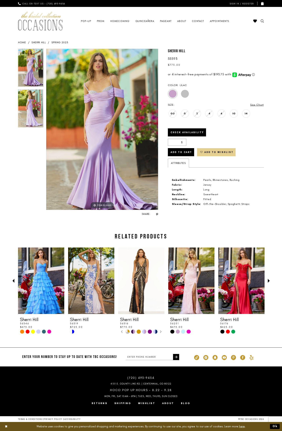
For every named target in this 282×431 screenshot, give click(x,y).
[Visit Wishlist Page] (255, 21)
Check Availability (187, 132)
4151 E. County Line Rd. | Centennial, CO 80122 (140, 383)
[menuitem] (41, 3)
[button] (241, 3)
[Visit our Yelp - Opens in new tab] (251, 357)
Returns (99, 403)
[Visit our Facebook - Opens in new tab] (242, 357)
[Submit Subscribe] (176, 357)
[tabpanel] (30, 69)
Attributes (178, 163)
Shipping (122, 403)
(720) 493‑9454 (141, 378)
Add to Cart (181, 152)
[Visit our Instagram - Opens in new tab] (206, 357)
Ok (275, 426)
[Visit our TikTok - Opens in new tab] (196, 357)
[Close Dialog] (6, 426)
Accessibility (72, 419)
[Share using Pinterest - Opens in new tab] (157, 214)
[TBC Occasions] (40, 21)
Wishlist (146, 403)
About (168, 403)
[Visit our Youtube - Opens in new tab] (224, 357)
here (242, 426)
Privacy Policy (53, 419)
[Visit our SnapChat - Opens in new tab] (215, 357)
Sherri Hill (38, 42)
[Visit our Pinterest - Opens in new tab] (233, 357)
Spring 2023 (59, 42)
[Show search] (262, 21)
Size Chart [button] (257, 104)
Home (22, 42)
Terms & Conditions (30, 419)
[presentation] (41, 280)
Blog (185, 403)
